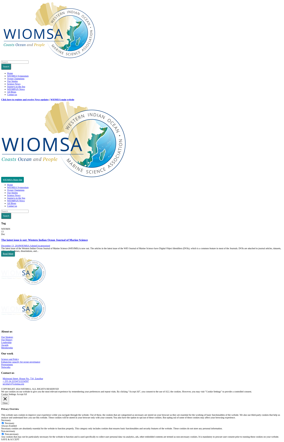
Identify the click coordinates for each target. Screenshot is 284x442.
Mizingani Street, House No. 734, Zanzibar (23, 378)
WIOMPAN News (16, 89)
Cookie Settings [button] (8, 394)
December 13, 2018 (10, 245)
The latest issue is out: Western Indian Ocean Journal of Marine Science (44, 240)
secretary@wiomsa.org (13, 384)
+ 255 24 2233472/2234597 (16, 381)
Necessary (9, 423)
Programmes (7, 364)
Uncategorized (43, 245)
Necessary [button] (6, 420)
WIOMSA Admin (28, 245)
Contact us (12, 94)
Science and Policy (10, 359)
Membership (7, 347)
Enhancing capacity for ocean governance (20, 362)
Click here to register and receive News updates (25, 99)
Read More (8, 253)
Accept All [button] (22, 394)
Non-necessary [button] (8, 431)
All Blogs (11, 92)
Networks (5, 367)
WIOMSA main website (62, 99)
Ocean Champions (15, 78)
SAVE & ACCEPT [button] (10, 439)
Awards (4, 345)
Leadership (6, 342)
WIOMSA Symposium (18, 76)
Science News (13, 84)
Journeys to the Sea (16, 86)
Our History (6, 340)
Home (10, 73)
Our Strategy (7, 337)
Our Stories (12, 81)
